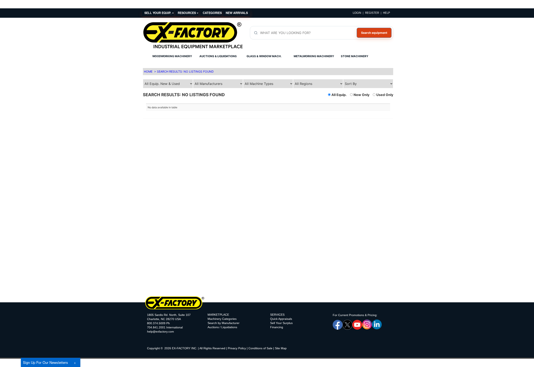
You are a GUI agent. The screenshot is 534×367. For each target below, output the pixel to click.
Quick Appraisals (281, 318)
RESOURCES (187, 13)
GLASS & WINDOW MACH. (264, 56)
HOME (148, 71)
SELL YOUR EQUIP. (158, 13)
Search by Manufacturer (223, 323)
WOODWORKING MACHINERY (172, 56)
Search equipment (374, 32)
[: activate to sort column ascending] (207, 102)
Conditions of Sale (260, 348)
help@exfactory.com (160, 331)
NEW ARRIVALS (237, 13)
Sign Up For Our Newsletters (45, 362)
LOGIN (357, 12)
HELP (386, 12)
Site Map (281, 348)
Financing (276, 327)
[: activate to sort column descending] (329, 102)
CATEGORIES (212, 13)
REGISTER (372, 12)
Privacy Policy (237, 348)
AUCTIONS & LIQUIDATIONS (218, 56)
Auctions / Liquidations (222, 327)
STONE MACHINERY (354, 56)
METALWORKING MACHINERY (314, 56)
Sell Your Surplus (281, 323)
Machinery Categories (222, 318)
